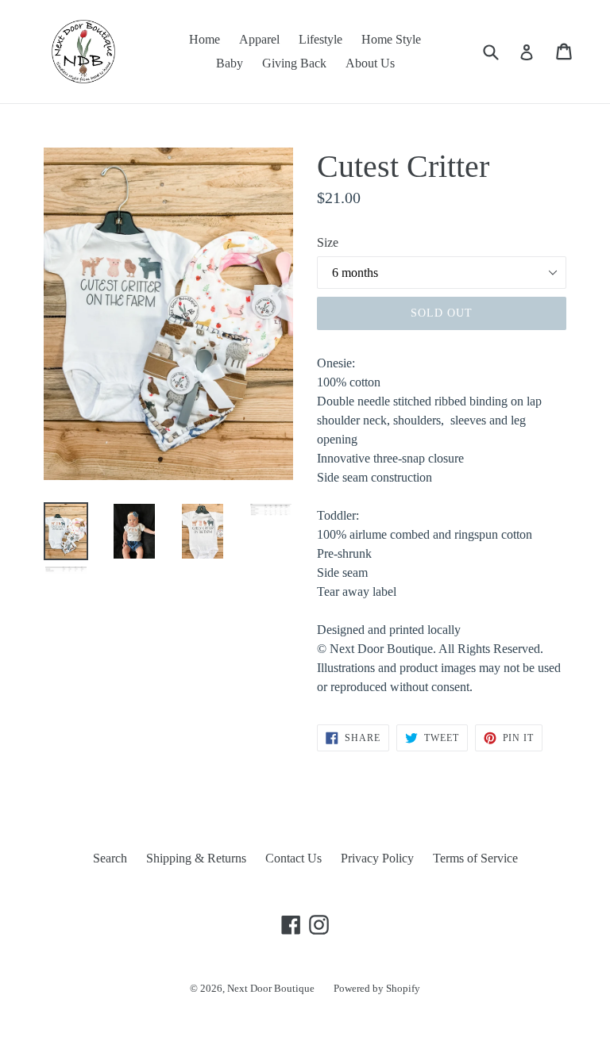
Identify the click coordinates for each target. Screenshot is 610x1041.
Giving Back (294, 63)
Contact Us (293, 858)
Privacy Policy (377, 858)
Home (204, 39)
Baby (229, 63)
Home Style (391, 39)
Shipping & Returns (196, 858)
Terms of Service (475, 858)
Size (327, 242)
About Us (370, 63)
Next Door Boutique (271, 988)
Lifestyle (320, 39)
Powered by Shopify (377, 988)
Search (110, 858)
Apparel (259, 39)
